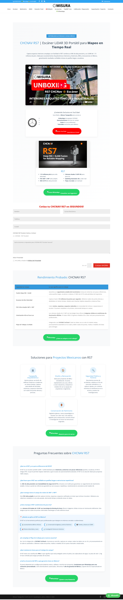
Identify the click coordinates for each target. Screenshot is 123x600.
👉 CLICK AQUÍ (32, 1)
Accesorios (58, 9)
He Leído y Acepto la (28, 260)
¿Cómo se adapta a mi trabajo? (66, 338)
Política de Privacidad (34, 260)
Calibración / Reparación (81, 9)
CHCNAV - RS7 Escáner (22, 236)
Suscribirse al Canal (73, 132)
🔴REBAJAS (49, 9)
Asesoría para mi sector (67, 434)
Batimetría (23, 9)
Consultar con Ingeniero (69, 193)
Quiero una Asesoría (67, 579)
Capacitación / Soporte (98, 9)
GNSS (30, 9)
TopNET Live (67, 9)
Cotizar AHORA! (101, 265)
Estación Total (39, 9)
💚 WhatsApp (60, 11)
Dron (9, 9)
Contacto (110, 9)
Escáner (15, 9)
